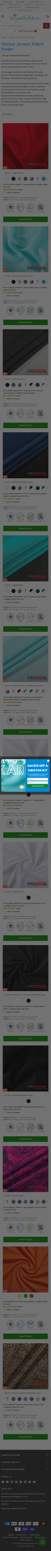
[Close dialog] (48, 761)
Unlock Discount (37, 786)
